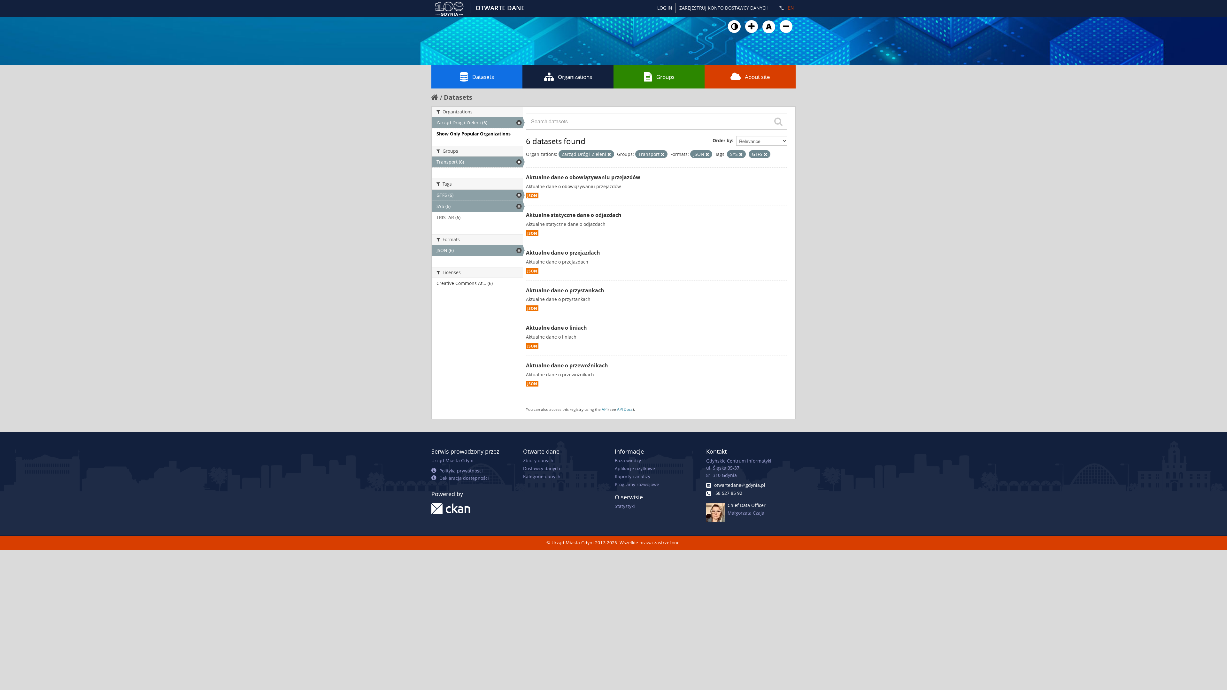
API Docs (625, 409)
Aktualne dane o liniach (556, 327)
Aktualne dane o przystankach (565, 290)
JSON (532, 195)
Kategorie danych (541, 476)
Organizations (575, 76)
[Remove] (609, 154)
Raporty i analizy (632, 476)
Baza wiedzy (628, 460)
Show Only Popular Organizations (473, 134)
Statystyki (625, 506)
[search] (778, 121)
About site (757, 76)
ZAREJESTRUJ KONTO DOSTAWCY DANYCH (723, 8)
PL (781, 7)
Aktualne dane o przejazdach (563, 252)
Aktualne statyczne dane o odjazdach (573, 214)
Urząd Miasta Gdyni (452, 460)
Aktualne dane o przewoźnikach (567, 365)
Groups (665, 76)
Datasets (483, 76)
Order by (722, 140)
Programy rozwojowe (637, 484)
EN (791, 7)
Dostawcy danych (541, 468)
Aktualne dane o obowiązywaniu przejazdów (583, 177)
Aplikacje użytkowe (635, 468)
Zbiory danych (538, 460)
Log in (664, 8)
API (604, 409)
